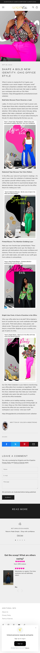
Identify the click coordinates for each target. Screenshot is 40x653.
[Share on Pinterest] (24, 444)
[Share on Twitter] (15, 444)
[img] (20, 561)
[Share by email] (33, 444)
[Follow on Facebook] (3, 625)
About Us (5, 612)
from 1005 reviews (20, 564)
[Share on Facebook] (6, 444)
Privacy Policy (6, 463)
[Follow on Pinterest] (14, 625)
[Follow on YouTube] (19, 625)
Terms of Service (19, 463)
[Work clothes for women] (20, 358)
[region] (20, 530)
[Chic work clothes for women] (20, 145)
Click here (20, 535)
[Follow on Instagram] (8, 625)
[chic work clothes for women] (20, 284)
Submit (8, 497)
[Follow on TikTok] (24, 625)
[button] (18, 590)
